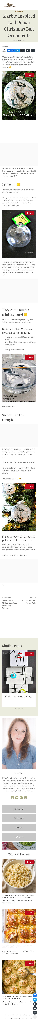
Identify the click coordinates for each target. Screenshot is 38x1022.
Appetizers (6, 946)
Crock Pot (23, 996)
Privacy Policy (27, 1014)
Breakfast (19, 809)
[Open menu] (34, 5)
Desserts (19, 818)
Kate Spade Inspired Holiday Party (29, 600)
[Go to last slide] (5, 679)
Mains (19, 846)
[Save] (19, 119)
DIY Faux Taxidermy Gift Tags (18, 696)
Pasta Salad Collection (15, 897)
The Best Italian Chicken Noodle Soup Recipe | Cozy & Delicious (9, 602)
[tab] (15, 708)
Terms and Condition (13, 1014)
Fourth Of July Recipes (20, 895)
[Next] (32, 679)
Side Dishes (27, 897)
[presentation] (19, 671)
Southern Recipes (14, 948)
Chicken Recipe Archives (19, 946)
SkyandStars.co (19, 1019)
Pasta (19, 827)
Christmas (19, 11)
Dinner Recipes (7, 895)
